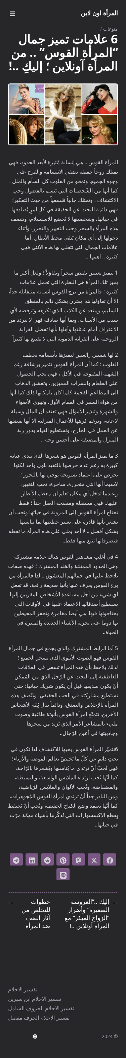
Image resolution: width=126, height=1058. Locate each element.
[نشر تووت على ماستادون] (78, 859)
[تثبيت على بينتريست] (62, 859)
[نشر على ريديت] (47, 859)
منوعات (110, 29)
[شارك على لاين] (62, 874)
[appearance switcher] (35, 1036)
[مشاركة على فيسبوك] (109, 859)
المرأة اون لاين (99, 13)
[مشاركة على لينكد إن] (32, 859)
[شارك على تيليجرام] (16, 859)
